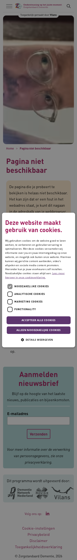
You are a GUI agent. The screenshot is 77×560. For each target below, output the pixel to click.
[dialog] (38, 280)
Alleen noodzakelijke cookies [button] (38, 330)
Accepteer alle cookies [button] (39, 320)
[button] (38, 339)
